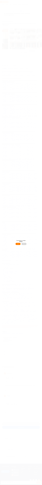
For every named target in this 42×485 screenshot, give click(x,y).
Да (18, 243)
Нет (24, 243)
